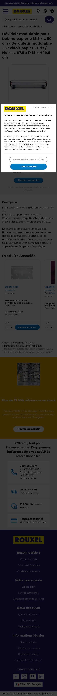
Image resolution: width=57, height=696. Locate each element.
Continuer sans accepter (43, 107)
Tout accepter (28, 166)
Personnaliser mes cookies (28, 159)
